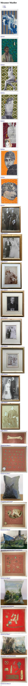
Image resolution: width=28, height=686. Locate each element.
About (4, 7)
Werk (4, 6)
